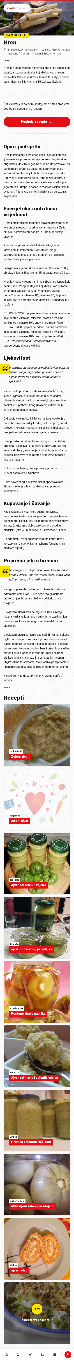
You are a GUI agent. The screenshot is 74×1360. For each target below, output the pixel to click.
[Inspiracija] (18, 1354)
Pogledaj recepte (34, 121)
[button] (43, 1354)
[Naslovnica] (6, 1354)
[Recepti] (30, 1354)
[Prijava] (68, 1354)
